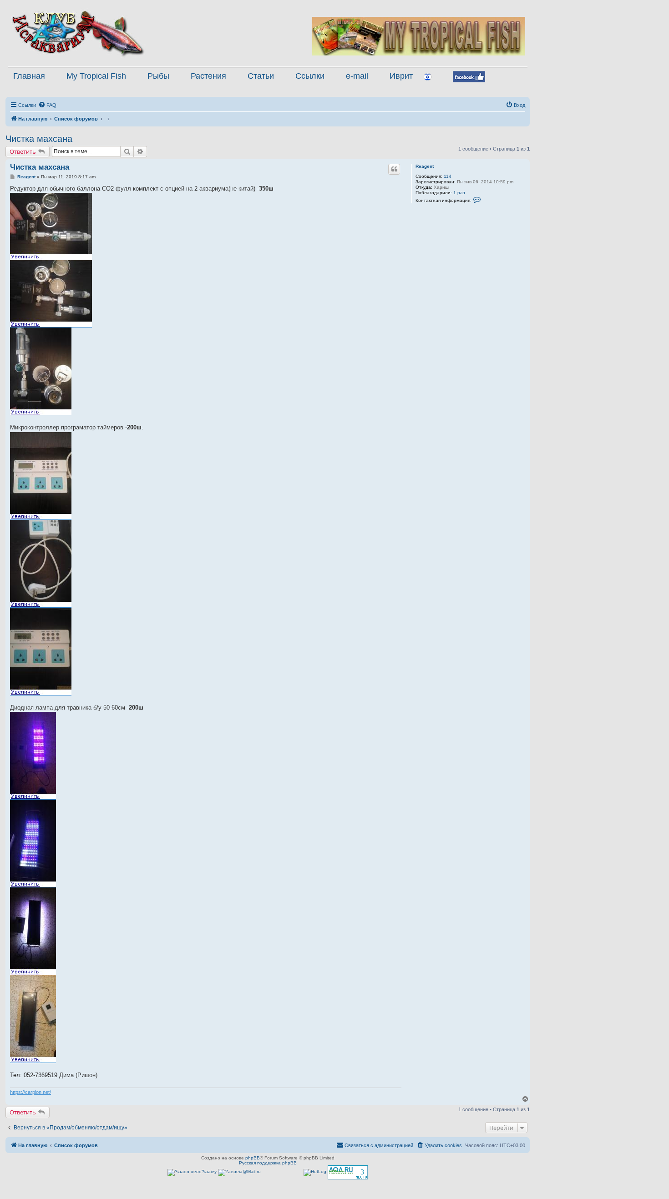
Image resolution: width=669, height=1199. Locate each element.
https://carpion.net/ (30, 1092)
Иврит (401, 76)
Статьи (261, 76)
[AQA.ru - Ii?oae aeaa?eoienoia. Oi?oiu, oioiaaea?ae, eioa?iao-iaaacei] (348, 1172)
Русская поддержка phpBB (268, 1162)
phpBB (252, 1157)
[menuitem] (47, 105)
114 (447, 176)
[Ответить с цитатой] (394, 169)
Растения (208, 76)
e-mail (357, 76)
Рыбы (158, 76)
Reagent (425, 166)
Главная (29, 76)
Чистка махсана (38, 139)
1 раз (459, 192)
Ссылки (309, 76)
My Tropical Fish (96, 76)
